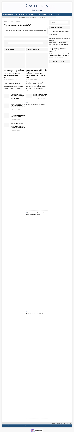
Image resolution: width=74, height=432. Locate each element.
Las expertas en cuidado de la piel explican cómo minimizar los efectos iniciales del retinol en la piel (14, 73)
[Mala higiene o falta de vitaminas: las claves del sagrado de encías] (36, 213)
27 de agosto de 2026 (9, 79)
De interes (31, 14)
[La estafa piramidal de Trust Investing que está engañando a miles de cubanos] (36, 103)
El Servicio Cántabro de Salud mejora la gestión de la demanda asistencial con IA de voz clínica (18, 96)
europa (50, 14)
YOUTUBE (65, 423)
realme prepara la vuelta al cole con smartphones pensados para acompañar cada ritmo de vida (18, 106)
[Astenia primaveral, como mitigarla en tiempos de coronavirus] (29, 96)
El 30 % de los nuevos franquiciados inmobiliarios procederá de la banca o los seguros (18, 116)
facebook (59, 423)
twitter (53, 423)
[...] (8, 90)
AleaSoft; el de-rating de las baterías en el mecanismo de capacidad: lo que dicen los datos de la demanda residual (18, 126)
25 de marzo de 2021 (38, 98)
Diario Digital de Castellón (10, 14)
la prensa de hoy (23, 14)
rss (70, 423)
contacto (56, 14)
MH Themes (29, 426)
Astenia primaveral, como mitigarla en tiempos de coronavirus (40, 96)
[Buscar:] (63, 17)
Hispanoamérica (42, 14)
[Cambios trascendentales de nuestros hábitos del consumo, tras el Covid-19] (36, 313)
